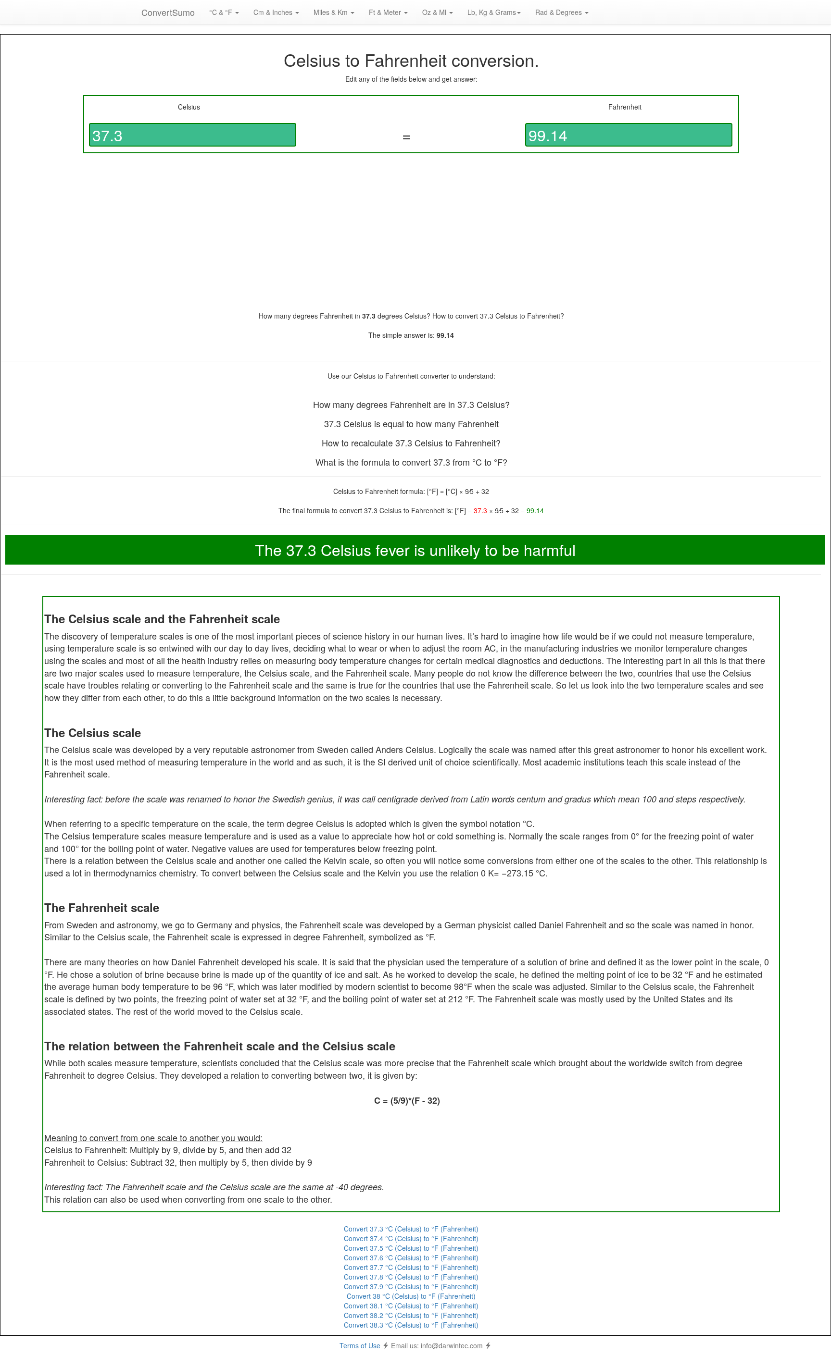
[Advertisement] (411, 232)
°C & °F (221, 12)
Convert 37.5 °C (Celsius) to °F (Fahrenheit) (411, 1248)
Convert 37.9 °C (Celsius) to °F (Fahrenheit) (411, 1286)
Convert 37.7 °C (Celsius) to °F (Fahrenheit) (411, 1267)
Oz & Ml (435, 12)
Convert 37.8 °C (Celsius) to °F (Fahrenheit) (411, 1276)
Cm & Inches (273, 12)
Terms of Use (360, 1345)
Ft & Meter (386, 12)
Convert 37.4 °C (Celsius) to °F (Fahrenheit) (411, 1238)
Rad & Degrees (559, 12)
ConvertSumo (168, 12)
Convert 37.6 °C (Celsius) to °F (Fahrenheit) (411, 1257)
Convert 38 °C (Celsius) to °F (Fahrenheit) (411, 1296)
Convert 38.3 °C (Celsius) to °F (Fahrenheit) (411, 1325)
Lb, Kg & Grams (491, 12)
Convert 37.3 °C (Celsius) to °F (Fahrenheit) (411, 1228)
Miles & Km (332, 12)
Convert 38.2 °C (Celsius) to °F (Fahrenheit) (411, 1315)
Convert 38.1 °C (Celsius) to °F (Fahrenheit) (411, 1305)
